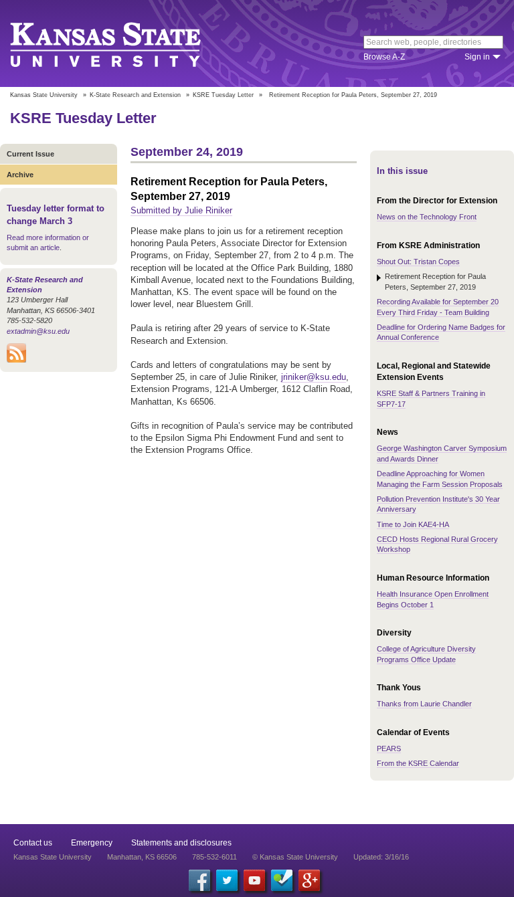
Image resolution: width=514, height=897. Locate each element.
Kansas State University (122, 43)
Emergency (91, 843)
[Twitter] (227, 880)
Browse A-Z (384, 57)
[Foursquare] (281, 880)
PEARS (389, 748)
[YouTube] (254, 880)
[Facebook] (199, 880)
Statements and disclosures (181, 843)
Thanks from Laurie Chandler (424, 704)
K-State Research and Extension (135, 95)
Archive (20, 175)
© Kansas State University (295, 857)
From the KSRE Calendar (418, 763)
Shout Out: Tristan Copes (418, 262)
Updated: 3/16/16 (381, 857)
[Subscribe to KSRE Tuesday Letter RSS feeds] (16, 360)
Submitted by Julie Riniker (181, 210)
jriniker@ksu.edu (313, 377)
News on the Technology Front (427, 217)
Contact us (32, 843)
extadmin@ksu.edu (38, 331)
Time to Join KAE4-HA (413, 524)
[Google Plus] (309, 880)
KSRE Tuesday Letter (223, 95)
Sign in (477, 57)
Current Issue (30, 154)
